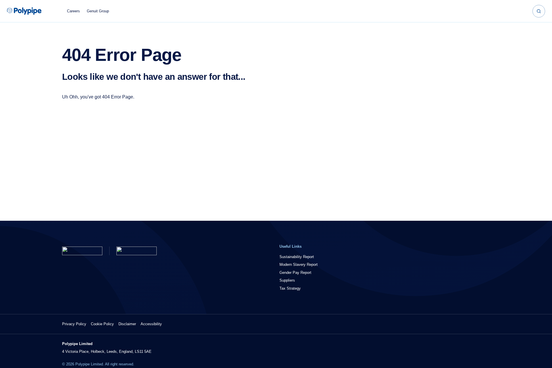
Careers (73, 11)
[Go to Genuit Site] (136, 251)
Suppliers (287, 280)
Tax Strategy (290, 288)
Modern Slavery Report (298, 264)
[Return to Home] (82, 251)
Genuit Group (98, 11)
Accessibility (151, 324)
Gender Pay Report (295, 272)
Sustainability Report (296, 257)
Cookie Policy (102, 324)
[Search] (538, 11)
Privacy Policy (74, 324)
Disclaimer (127, 324)
